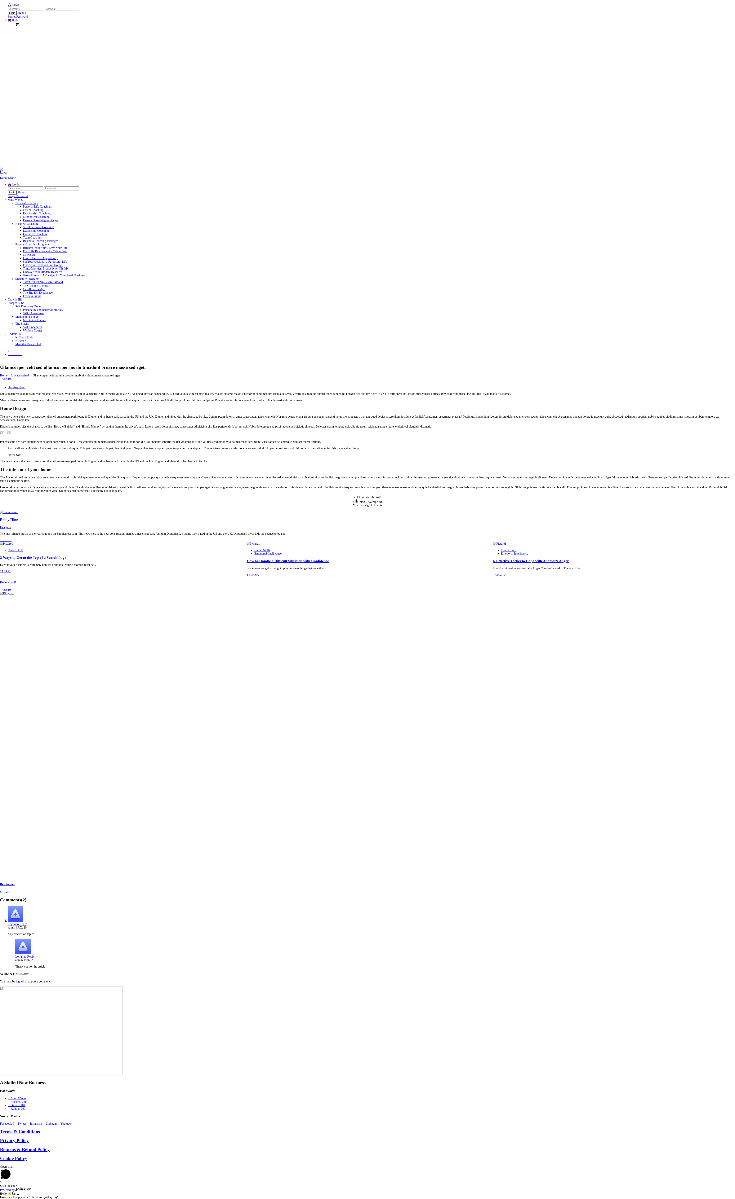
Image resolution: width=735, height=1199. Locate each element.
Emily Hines (9, 520)
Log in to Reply (17, 924)
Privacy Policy (14, 1140)
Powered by (7, 1190)
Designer (5, 527)
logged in (21, 981)
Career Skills (15, 550)
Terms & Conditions (20, 1131)
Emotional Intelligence (268, 553)
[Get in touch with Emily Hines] (9, 512)
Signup (21, 12)
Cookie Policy (13, 1158)
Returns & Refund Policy (25, 1149)
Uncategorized (16, 387)
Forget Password (18, 16)
